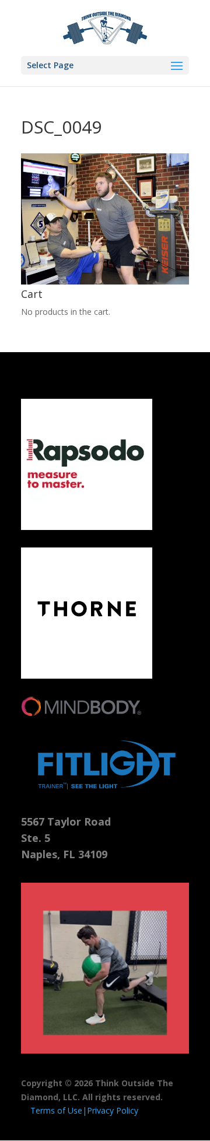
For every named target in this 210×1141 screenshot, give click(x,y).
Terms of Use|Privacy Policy (84, 1110)
